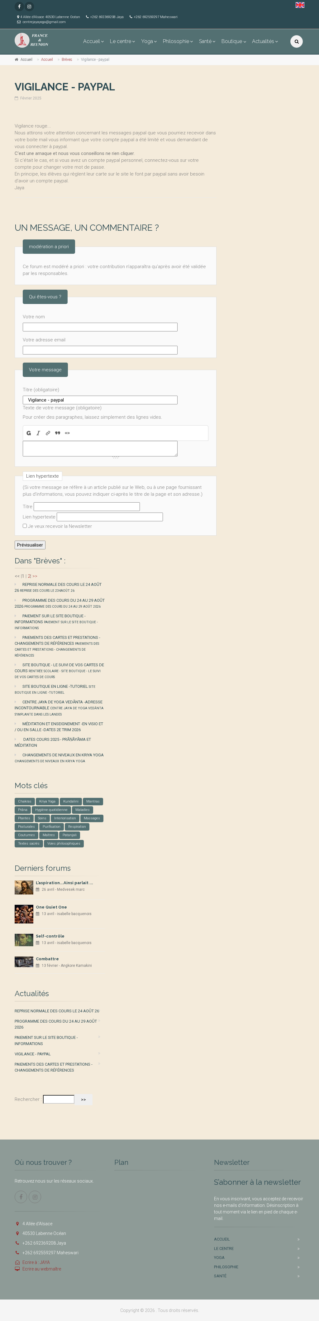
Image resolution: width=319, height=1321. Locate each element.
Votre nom (34, 317)
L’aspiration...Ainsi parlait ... (64, 882)
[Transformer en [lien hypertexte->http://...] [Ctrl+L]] (48, 433)
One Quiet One (51, 907)
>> (34, 576)
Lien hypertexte (39, 517)
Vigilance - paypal (33, 1054)
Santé (205, 41)
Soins (42, 818)
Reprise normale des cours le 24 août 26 (58, 587)
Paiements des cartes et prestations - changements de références (57, 646)
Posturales (26, 827)
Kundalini (71, 801)
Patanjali (70, 835)
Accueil (91, 41)
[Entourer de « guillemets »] (67, 433)
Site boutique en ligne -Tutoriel (55, 689)
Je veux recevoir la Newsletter (60, 526)
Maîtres (49, 835)
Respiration (77, 827)
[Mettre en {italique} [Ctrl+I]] (38, 433)
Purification (51, 827)
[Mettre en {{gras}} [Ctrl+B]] (28, 433)
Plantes (24, 818)
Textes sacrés (29, 843)
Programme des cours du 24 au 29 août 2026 (60, 603)
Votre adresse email (44, 340)
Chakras (24, 801)
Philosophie (176, 41)
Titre (27, 506)
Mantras (93, 801)
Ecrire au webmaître (41, 1268)
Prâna (22, 810)
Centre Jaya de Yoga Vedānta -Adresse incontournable (59, 708)
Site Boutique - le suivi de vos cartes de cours (59, 671)
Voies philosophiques (63, 843)
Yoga (147, 41)
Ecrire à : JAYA (36, 1262)
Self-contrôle (50, 936)
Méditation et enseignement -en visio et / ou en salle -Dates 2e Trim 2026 (59, 726)
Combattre (47, 959)
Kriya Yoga (47, 801)
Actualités (263, 41)
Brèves (67, 59)
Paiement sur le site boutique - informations (56, 622)
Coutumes (26, 835)
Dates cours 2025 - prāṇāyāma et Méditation (53, 742)
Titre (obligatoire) (41, 390)
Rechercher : (28, 1099)
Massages (92, 818)
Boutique (231, 41)
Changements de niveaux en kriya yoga (59, 758)
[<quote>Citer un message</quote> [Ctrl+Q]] (58, 433)
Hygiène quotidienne (51, 810)
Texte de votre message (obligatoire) (62, 408)
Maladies (82, 810)
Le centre (120, 41)
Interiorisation (65, 818)
